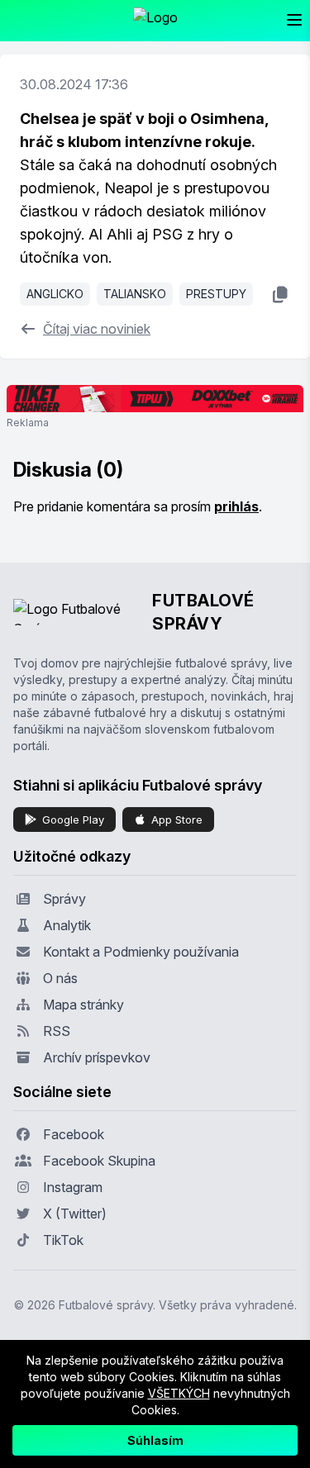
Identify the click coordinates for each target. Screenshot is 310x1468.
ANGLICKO (54, 294)
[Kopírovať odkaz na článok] (279, 294)
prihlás (236, 506)
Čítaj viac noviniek (96, 329)
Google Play (73, 819)
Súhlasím (155, 1440)
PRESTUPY (216, 294)
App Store (177, 819)
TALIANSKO (134, 294)
